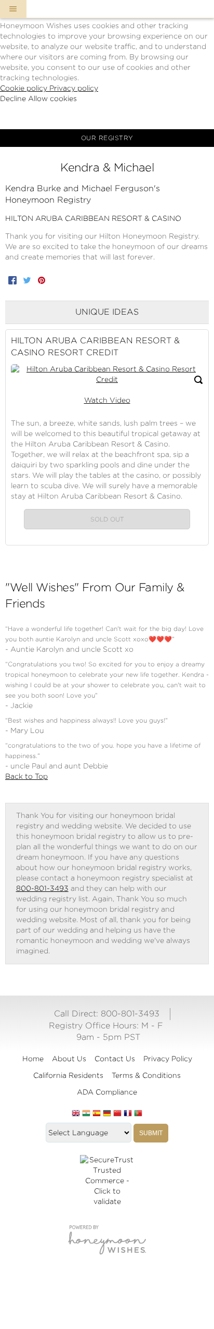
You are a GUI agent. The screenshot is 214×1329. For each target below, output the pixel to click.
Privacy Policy (167, 1058)
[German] (107, 1114)
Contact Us (115, 1058)
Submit (151, 1133)
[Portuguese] (138, 1114)
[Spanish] (96, 1114)
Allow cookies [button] (52, 98)
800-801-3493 (42, 888)
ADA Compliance (107, 1092)
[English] (76, 1114)
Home (33, 1058)
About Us (69, 1058)
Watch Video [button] (107, 400)
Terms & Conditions (146, 1075)
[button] (13, 9)
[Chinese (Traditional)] (117, 1114)
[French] (128, 1114)
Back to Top (26, 776)
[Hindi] (86, 1114)
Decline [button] (14, 98)
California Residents (68, 1075)
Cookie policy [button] (24, 88)
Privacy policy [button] (73, 88)
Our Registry (107, 138)
